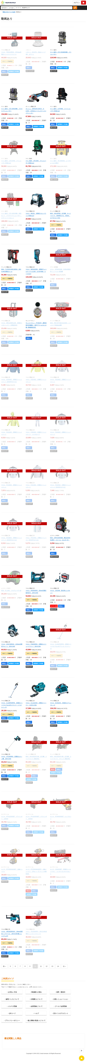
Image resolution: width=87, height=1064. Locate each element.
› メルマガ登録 (12, 1006)
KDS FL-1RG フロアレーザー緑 (11, 590)
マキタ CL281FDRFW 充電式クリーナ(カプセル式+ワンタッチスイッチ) (60, 646)
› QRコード (12, 1013)
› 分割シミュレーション (60, 999)
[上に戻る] (81, 1060)
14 (58, 966)
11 (41, 966)
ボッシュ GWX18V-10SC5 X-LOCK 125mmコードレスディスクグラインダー (36, 111)
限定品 (28, 775)
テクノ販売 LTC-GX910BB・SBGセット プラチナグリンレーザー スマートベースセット (11, 216)
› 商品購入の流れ (36, 992)
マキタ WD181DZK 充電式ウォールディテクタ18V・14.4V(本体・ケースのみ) (36, 272)
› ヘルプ (36, 1013)
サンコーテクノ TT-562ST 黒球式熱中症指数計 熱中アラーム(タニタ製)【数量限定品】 (36, 325)
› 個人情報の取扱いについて (36, 1020)
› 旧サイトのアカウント (60, 1013)
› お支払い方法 (12, 992)
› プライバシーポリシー (12, 1020)
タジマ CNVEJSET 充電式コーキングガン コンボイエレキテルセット (60, 871)
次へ (64, 966)
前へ (4, 966)
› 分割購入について (36, 999)
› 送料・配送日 (60, 992)
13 (52, 966)
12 (46, 966)
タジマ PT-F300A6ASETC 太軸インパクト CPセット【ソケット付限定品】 (36, 871)
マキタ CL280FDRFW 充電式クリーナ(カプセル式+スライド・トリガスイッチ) (11, 705)
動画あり (4, 71)
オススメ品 (54, 606)
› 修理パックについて (12, 999)
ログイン (77, 2)
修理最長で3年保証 (14, 71)
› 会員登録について (36, 1006)
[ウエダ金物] (8, 3)
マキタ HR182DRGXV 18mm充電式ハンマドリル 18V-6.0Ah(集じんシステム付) (11, 934)
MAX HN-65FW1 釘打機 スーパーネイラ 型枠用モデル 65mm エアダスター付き (60, 216)
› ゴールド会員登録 (60, 1006)
